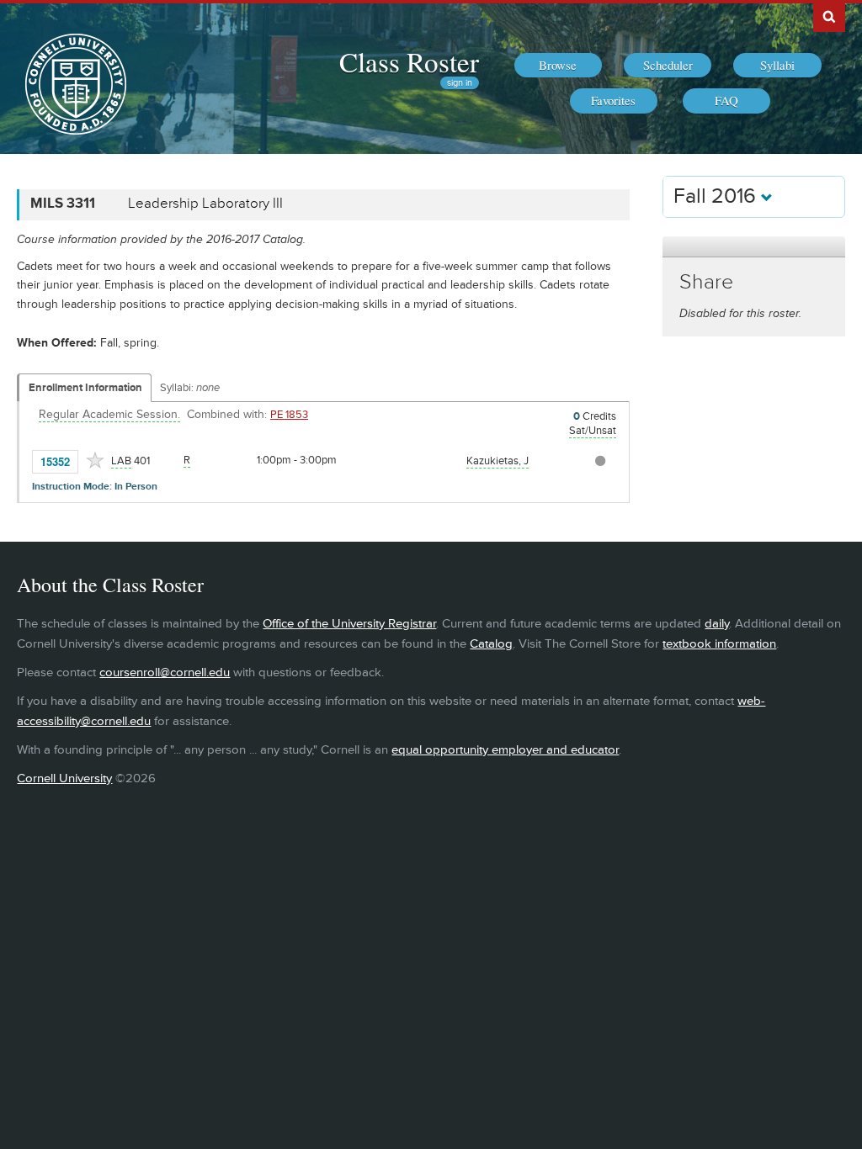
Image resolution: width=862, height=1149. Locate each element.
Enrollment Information (85, 387)
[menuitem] (558, 65)
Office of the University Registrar (349, 624)
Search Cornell (829, 16)
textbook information (719, 644)
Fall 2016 (717, 196)
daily (717, 624)
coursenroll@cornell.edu (164, 672)
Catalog (491, 644)
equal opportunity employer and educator (505, 750)
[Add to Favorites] (95, 460)
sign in (459, 82)
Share (706, 282)
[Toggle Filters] (753, 246)
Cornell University (64, 778)
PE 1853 (289, 414)
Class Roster (409, 61)
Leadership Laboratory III (205, 203)
